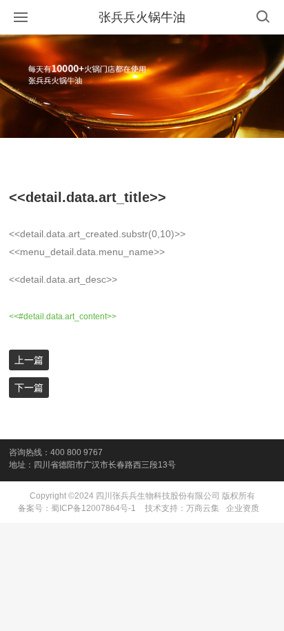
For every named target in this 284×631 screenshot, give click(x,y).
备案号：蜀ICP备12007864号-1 (77, 508)
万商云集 (202, 508)
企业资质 (242, 508)
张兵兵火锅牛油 (142, 17)
